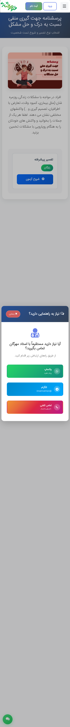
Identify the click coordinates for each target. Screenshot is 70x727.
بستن (12, 314)
